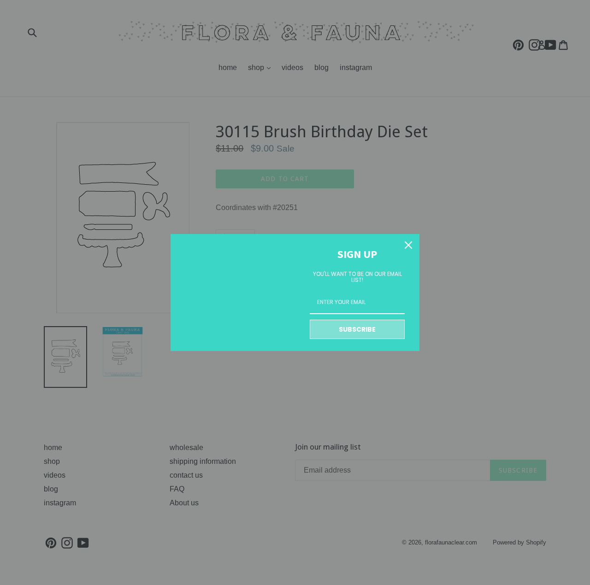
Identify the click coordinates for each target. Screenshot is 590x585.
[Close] (408, 245)
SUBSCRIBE (357, 329)
